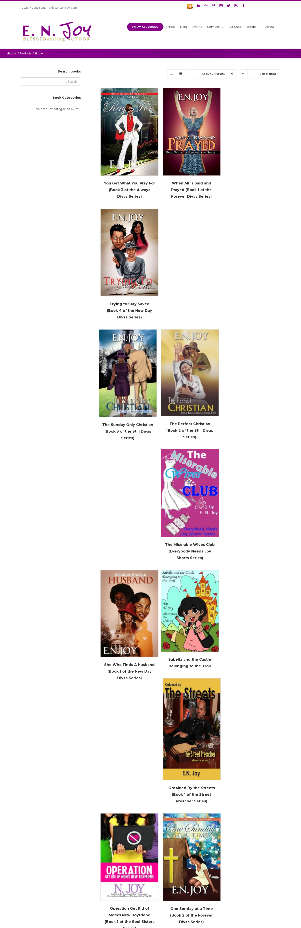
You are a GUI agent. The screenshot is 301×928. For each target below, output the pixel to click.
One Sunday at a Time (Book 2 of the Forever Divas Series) (191, 915)
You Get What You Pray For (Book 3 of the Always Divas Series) (129, 190)
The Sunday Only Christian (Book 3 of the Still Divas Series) (127, 431)
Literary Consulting (34, 7)
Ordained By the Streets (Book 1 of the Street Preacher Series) (191, 794)
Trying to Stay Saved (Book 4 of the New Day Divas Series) (129, 310)
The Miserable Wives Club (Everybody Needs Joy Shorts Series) (190, 551)
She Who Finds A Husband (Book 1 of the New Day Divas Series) (129, 671)
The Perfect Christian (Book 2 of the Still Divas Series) (189, 430)
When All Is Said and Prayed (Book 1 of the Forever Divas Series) (191, 190)
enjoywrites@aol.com (63, 7)
